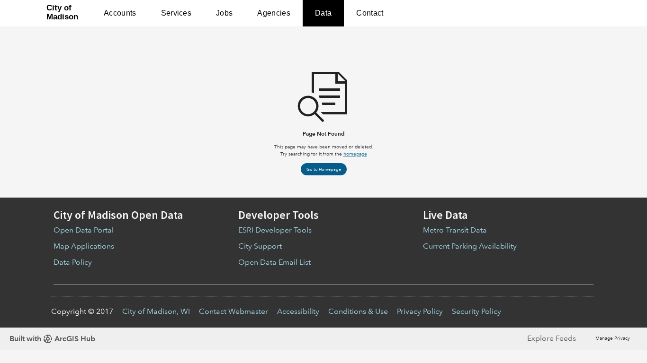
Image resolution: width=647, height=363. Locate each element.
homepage (355, 154)
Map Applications (84, 246)
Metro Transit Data (455, 229)
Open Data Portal (84, 229)
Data (323, 13)
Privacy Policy (420, 311)
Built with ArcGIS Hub (52, 338)
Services (176, 13)
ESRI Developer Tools (275, 229)
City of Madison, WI (156, 311)
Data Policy (73, 262)
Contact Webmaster (233, 311)
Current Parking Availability (470, 246)
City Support (260, 246)
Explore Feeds (551, 338)
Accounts (120, 13)
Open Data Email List (274, 262)
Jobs (224, 13)
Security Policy (476, 311)
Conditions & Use (358, 311)
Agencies (273, 13)
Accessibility (298, 311)
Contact (369, 13)
